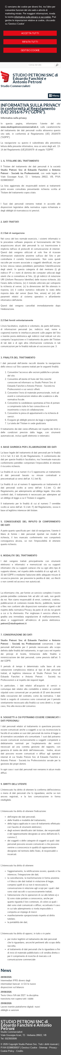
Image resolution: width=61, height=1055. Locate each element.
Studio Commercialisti (15, 86)
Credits (19, 1051)
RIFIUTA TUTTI (30, 41)
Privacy (53, 1047)
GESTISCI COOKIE (30, 50)
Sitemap (43, 1047)
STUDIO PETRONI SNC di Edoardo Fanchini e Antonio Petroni (35, 78)
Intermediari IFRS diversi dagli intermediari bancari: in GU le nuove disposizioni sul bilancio (18, 984)
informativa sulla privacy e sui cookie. (32, 17)
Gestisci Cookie (29, 1047)
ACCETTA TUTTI (30, 33)
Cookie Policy (7, 1051)
